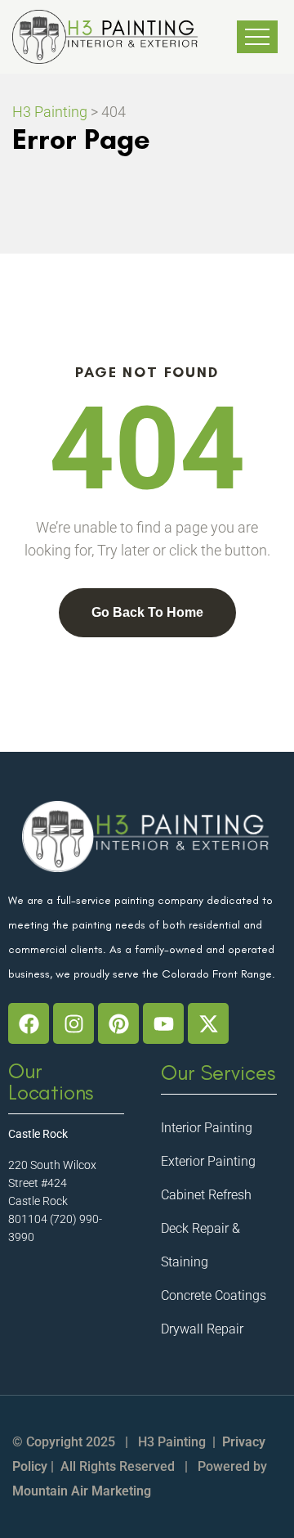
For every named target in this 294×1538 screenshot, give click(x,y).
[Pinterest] (118, 1023)
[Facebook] (28, 1023)
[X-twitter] (208, 1023)
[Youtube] (163, 1023)
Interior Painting (206, 1128)
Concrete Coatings (213, 1295)
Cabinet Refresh (206, 1195)
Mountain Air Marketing (81, 1491)
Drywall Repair (202, 1329)
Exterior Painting (208, 1161)
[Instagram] (73, 1023)
